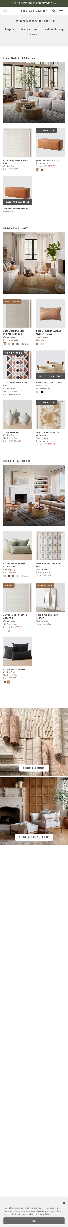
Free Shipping (42, 337)
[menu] (5, 10)
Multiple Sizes (9, 166)
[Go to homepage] (34, 11)
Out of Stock (46, 130)
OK (33, 1220)
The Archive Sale (43, 163)
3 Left (9, 585)
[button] (61, 10)
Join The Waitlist (17, 202)
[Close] (64, 1203)
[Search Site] (54, 10)
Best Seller (12, 301)
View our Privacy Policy (40, 1214)
